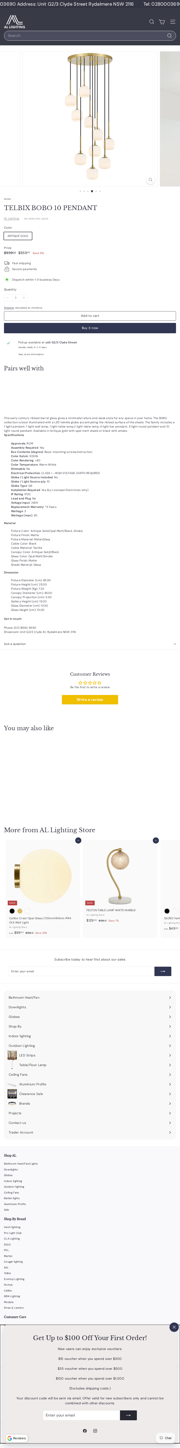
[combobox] (90, 36)
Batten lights (12, 1198)
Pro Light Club (13, 1233)
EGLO (7, 1244)
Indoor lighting (13, 1181)
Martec (8, 1256)
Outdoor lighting (14, 1186)
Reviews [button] (19, 1438)
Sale (6, 1209)
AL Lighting (11, 218)
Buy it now (90, 328)
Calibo (8, 1290)
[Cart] (161, 21)
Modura (9, 1302)
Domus (8, 1284)
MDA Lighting (12, 1296)
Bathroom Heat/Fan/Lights (21, 1163)
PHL (6, 1250)
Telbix (7, 1273)
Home (8, 198)
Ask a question (15, 644)
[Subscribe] (128, 1415)
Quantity (10, 289)
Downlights (11, 1169)
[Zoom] (150, 179)
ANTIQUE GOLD (18, 236)
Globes (8, 1175)
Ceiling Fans (11, 1192)
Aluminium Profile (15, 1204)
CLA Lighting (12, 1238)
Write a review (90, 699)
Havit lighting (12, 1227)
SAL (6, 1267)
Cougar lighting (13, 1261)
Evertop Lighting (14, 1279)
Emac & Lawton (14, 1307)
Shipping (9, 307)
